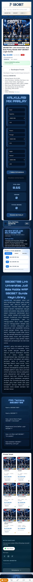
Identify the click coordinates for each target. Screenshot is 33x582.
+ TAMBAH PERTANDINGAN (16, 172)
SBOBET (15, 13)
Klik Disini (16, 92)
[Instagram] (8, 556)
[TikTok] (12, 556)
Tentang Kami (7, 563)
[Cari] (5, 10)
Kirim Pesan (10, 548)
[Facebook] (4, 556)
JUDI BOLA (24, 253)
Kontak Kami (6, 566)
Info (27, 223)
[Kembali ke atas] (30, 571)
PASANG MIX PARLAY (16, 215)
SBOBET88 (7, 13)
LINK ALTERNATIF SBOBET (21, 16)
